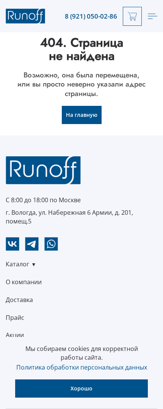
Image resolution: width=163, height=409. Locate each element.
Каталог (17, 264)
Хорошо (81, 388)
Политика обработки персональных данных (81, 367)
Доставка (19, 300)
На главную (81, 114)
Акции (15, 335)
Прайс (15, 317)
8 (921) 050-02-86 (91, 16)
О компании (24, 282)
